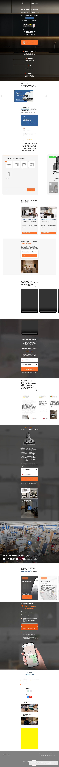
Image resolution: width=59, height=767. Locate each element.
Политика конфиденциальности (46, 753)
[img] (28, 697)
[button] (24, 96)
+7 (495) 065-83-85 (33, 3)
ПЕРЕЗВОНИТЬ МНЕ (29, 478)
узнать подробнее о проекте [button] (45, 232)
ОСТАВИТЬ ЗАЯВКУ (29, 369)
